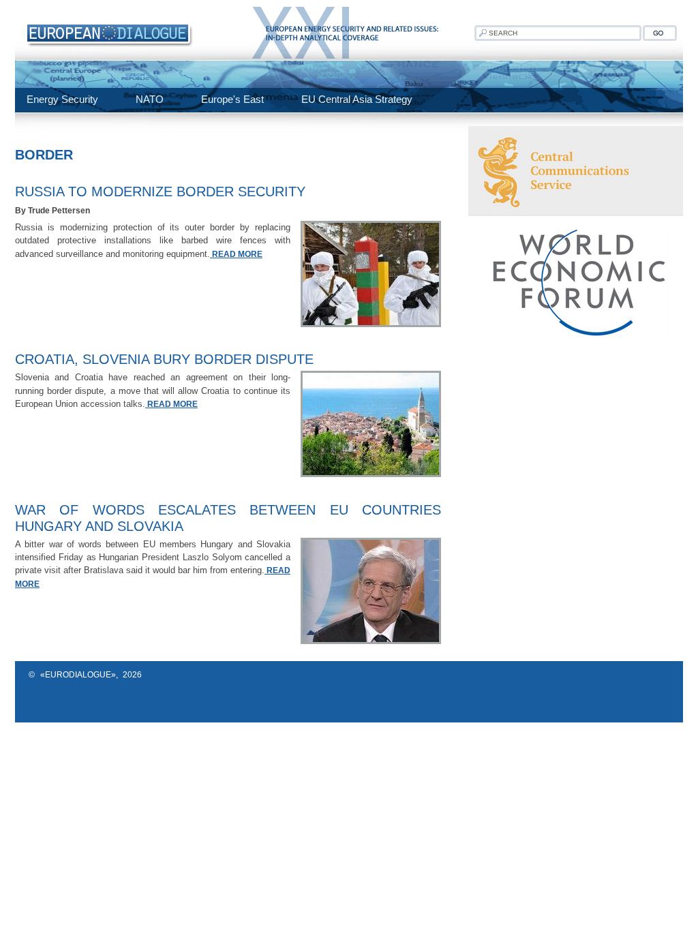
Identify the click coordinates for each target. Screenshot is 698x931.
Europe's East (232, 99)
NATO (150, 99)
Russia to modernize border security (160, 191)
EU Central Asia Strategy (356, 99)
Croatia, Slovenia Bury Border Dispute (164, 359)
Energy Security (62, 99)
